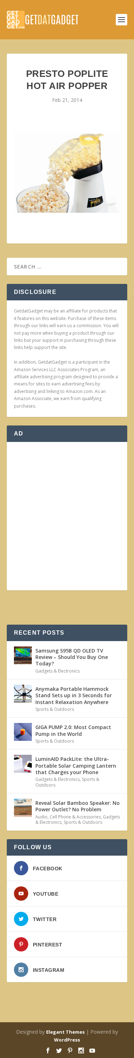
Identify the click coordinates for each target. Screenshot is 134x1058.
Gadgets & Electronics (57, 671)
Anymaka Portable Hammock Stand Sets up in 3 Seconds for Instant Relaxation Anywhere (73, 695)
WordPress (67, 1040)
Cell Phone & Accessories (75, 817)
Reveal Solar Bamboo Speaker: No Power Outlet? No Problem (77, 806)
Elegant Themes (65, 1032)
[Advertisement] (67, 516)
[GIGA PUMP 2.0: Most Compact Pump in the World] (23, 732)
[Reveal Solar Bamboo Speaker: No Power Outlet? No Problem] (23, 808)
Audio (41, 817)
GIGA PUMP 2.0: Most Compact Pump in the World (73, 730)
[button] (67, 172)
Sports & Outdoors (54, 709)
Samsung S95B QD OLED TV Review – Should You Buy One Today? (71, 657)
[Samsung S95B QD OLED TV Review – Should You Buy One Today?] (23, 655)
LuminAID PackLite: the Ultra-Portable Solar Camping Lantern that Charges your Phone (75, 765)
